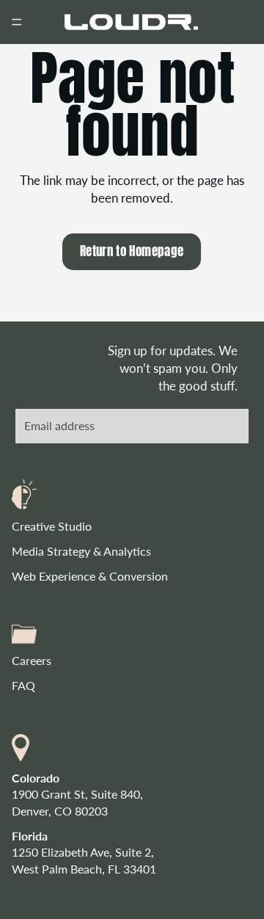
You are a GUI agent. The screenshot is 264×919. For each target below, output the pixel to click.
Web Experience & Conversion (90, 576)
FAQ (23, 685)
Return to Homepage (131, 251)
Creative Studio (52, 525)
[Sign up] (226, 425)
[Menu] (17, 22)
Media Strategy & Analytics (81, 551)
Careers (31, 660)
